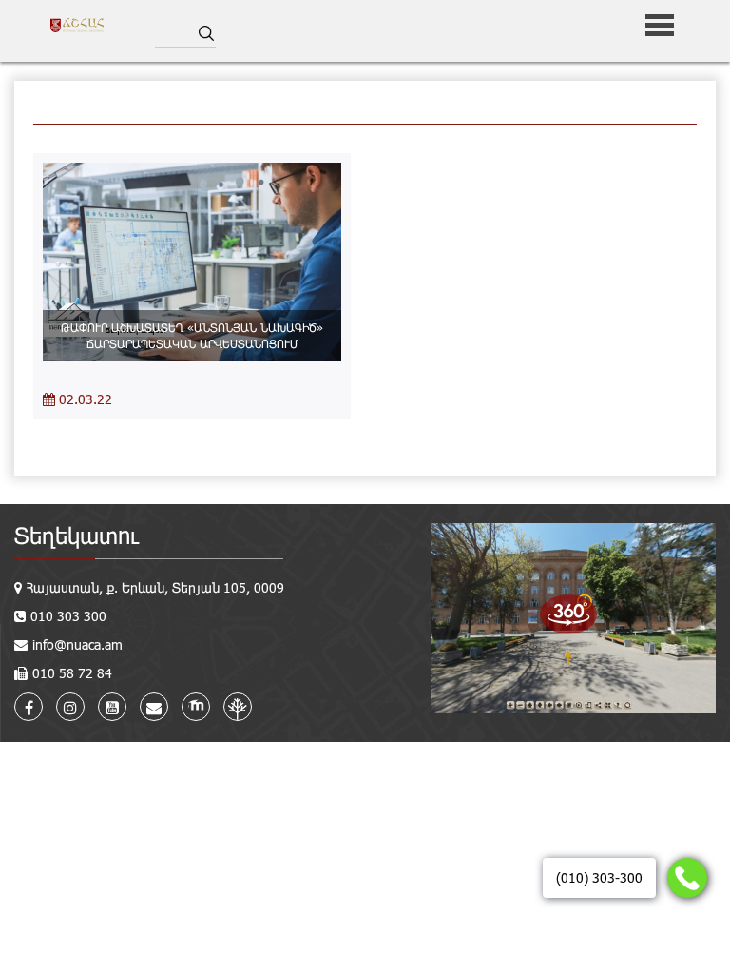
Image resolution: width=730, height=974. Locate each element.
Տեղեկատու (76, 535)
